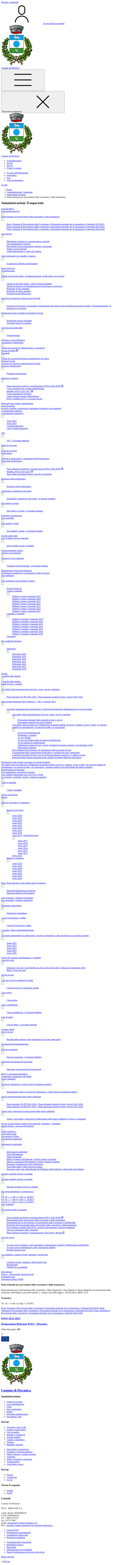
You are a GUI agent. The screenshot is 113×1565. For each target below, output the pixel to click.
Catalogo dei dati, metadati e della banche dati (26, 1262)
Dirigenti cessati (8, 361)
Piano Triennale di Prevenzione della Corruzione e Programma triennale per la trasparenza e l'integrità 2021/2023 (56, 227)
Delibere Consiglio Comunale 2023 (27, 629)
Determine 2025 (19, 654)
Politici (10, 1412)
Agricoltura (12, 175)
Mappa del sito (7, 1557)
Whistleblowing (8, 1277)
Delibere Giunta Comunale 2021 (26, 601)
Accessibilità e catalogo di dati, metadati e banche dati (24, 1254)
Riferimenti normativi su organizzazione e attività (28, 241)
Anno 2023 (12, 421)
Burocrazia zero (8, 268)
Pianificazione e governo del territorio (17, 1126)
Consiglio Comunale (16, 614)
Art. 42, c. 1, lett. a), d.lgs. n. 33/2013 (17, 1202)
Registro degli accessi (16, 1250)
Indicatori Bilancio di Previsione (21, 893)
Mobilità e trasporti (15, 1444)
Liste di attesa (7, 1017)
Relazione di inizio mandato (19, 291)
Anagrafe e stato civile (16, 1427)
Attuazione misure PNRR (12, 1279)
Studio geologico (8, 1131)
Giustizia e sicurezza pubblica (19, 1452)
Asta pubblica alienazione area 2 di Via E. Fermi (22, 774)
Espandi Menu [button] (7, 209)
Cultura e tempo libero (16, 1430)
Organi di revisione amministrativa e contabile (21, 958)
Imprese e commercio (16, 1435)
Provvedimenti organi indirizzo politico (18, 581)
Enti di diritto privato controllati (14, 538)
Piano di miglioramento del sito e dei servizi (26, 1552)
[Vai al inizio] (2, 1334)
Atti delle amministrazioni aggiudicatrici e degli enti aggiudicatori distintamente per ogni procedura (49, 709)
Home (9, 189)
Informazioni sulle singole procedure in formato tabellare (25, 762)
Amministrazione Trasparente (20, 192)
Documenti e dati (14, 1417)
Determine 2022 (19, 664)
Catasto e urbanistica (16, 1440)
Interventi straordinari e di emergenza (17, 1191)
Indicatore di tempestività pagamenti (16, 1062)
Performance (6, 453)
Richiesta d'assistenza (16, 1537)
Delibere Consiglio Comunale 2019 (27, 619)
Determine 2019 (19, 656)
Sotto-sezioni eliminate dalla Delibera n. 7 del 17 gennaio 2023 (28, 701)
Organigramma (13, 335)
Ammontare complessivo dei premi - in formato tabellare (31, 499)
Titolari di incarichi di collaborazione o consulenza (23, 348)
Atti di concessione (9, 795)
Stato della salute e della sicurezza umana (24, 1167)
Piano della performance (11, 461)
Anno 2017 (23, 841)
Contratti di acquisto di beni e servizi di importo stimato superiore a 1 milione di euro (48, 755)
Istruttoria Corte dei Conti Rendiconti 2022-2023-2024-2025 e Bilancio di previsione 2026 (46, 968)
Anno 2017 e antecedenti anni (25, 835)
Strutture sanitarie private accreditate (17, 1174)
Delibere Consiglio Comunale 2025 (27, 634)
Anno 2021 (17, 823)
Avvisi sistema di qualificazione (31, 743)
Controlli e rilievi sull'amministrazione (17, 930)
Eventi (9, 1493)
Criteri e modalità (8, 782)
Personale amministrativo (17, 1414)
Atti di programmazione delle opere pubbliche (21, 1096)
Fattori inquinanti (14, 1157)
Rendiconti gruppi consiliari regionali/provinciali (22, 313)
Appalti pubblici (14, 1437)
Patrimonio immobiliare (11, 906)
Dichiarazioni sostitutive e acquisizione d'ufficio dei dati (25, 573)
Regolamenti (12, 1265)
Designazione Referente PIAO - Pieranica (24, 1324)
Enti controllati (7, 518)
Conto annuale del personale (19, 394)
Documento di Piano (10, 1136)
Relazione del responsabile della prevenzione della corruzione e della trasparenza (42, 1225)
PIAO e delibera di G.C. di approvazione (24, 399)
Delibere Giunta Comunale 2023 (26, 606)
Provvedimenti (7, 575)
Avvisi (9, 1480)
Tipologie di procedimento (12, 558)
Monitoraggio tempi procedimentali (16, 570)
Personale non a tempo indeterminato (17, 403)
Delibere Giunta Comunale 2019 (26, 596)
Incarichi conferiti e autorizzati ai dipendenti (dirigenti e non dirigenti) (31, 408)
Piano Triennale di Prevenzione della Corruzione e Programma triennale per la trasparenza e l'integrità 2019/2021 (56, 224)
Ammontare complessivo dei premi (16, 491)
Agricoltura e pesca (15, 1464)
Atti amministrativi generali (18, 244)
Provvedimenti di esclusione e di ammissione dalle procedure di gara (41, 750)
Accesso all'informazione (17, 173)
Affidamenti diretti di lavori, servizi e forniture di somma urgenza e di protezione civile (55, 745)
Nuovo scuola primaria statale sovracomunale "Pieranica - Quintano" (31, 1123)
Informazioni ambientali (11, 1139)
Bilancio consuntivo (15, 858)
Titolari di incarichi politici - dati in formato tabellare (29, 284)
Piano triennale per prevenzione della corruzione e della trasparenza (30, 216)
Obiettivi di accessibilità (17, 1267)
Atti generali (6, 234)
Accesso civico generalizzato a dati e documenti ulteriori (31, 1247)
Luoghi (10, 1490)
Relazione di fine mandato (18, 289)
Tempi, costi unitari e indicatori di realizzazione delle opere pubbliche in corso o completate (46, 1119)
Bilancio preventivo (15, 810)
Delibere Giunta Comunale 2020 (26, 599)
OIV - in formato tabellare (18, 441)
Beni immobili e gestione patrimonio (17, 900)
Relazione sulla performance (13, 479)
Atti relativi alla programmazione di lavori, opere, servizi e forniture (30, 689)
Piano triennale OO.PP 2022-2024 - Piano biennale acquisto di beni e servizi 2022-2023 (45, 697)
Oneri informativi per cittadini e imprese (18, 256)
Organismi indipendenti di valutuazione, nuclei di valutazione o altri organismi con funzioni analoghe (45, 935)
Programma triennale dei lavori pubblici (35, 722)
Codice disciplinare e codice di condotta (24, 251)
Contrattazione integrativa (12, 413)
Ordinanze (11, 636)
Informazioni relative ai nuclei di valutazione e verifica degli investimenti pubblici (42, 1092)
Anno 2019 (17, 818)
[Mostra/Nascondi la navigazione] (23, 80)
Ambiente (11, 1457)
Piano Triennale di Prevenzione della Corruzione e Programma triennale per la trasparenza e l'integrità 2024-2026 (56, 229)
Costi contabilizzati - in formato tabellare (24, 1012)
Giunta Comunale (14, 591)
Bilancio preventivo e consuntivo (15, 802)
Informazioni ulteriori (27, 747)
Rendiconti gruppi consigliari (19, 321)
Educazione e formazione (18, 1449)
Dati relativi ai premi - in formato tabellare (25, 511)
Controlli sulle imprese (11, 676)
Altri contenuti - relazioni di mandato (17, 898)
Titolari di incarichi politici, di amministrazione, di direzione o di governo (32, 276)
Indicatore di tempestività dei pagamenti (24, 1069)
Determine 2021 (19, 661)
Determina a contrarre (27, 735)
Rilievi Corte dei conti (16, 970)
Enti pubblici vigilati (10, 523)
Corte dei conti (7, 960)
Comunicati (12, 1477)
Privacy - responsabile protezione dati (17, 1274)
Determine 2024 (19, 669)
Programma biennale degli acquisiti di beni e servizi (40, 720)
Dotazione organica (9, 378)
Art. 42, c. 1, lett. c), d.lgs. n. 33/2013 (17, 1197)
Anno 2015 (23, 846)
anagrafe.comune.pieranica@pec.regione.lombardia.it (29, 1525)
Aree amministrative (15, 1404)
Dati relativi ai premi (10, 503)
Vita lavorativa (13, 1432)
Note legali (11, 1547)
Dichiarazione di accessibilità (19, 1549)
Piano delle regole (9, 1134)
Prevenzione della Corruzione (14, 1210)
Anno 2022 (17, 825)
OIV (3, 433)
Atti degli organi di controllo (19, 323)
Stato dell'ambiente (15, 1154)
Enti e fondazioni (14, 1409)
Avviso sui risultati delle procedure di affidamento (39, 740)
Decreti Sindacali (14, 588)
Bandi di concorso (9, 445)
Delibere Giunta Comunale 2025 (26, 611)
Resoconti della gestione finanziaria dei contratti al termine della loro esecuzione (46, 757)
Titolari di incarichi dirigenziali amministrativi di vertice (25, 358)
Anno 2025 (17, 855)
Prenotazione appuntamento (19, 1532)
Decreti (4, 673)
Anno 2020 (17, 820)
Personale (5, 353)
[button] (14, 161)
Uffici (9, 1407)
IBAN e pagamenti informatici (14, 1074)
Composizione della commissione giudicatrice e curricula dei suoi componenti (46, 752)
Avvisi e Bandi (24, 738)
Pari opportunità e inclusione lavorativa (18, 772)
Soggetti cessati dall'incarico (19, 293)
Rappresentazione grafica (12, 550)
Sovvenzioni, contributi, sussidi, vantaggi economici (23, 777)
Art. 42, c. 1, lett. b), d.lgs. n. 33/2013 (17, 1199)
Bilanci (4, 797)
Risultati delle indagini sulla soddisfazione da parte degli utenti (34, 1039)
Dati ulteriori (6, 1272)
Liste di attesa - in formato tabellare (22, 1025)
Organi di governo (15, 1402)
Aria (8, 178)
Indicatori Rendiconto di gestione (21, 890)
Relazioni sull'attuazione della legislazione (25, 1164)
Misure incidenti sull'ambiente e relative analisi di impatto (31, 1159)
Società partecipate (9, 536)
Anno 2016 (23, 843)
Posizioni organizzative (11, 366)
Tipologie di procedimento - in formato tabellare (27, 566)
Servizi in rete (7, 1032)
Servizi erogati (7, 975)
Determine (11, 649)
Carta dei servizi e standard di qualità (17, 980)
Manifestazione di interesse (13, 770)
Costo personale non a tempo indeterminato (25, 388)
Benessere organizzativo (11, 515)
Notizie (10, 1475)
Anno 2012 (23, 853)
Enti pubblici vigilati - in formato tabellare (25, 531)
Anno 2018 (17, 833)
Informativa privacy (15, 1545)
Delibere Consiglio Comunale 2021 (27, 624)
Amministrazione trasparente (19, 1542)
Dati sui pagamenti (9, 1049)
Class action (6, 992)
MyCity (6, 1561)
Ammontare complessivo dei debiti (16, 1076)
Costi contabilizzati (9, 1005)
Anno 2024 (12, 423)
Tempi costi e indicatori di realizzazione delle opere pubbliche (28, 1111)
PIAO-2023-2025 (10, 1318)
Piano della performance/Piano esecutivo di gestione (29, 474)
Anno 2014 (23, 848)
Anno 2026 (17, 815)
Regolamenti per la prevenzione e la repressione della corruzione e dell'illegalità (41, 1222)
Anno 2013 (23, 851)
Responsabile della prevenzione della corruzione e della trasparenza (36, 1220)
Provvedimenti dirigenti (11, 641)
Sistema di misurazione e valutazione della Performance (25, 458)
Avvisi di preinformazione (29, 733)
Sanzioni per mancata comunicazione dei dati (20, 298)
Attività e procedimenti (11, 553)
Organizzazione (8, 271)
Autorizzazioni (13, 1462)
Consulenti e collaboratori (12, 342)
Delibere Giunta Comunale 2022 (26, 604)
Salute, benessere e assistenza (19, 1459)
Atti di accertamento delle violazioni (22, 1230)
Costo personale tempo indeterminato (23, 396)
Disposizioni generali (16, 194)
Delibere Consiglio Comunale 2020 (27, 621)
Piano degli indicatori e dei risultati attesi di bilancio (23, 883)
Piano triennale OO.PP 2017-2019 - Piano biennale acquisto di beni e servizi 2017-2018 (45, 1107)
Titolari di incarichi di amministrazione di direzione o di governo (34, 286)
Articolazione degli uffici (12, 328)
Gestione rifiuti (7, 1029)
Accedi (4, 185)
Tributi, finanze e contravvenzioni (21, 1454)
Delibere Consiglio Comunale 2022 (27, 626)
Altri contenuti (7, 1204)
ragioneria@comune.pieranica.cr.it (22, 1523)
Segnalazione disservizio (17, 1535)
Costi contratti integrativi (17, 428)
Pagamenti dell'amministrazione (15, 1044)
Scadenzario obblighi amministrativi (22, 263)
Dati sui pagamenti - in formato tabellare (24, 1057)
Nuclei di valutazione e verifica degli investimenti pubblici (26, 1084)
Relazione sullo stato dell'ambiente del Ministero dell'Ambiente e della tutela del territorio (45, 1169)
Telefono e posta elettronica (13, 340)
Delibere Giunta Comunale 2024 (26, 609)
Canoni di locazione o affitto (13, 918)
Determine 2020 (19, 659)
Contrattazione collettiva (11, 411)
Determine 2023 (19, 666)
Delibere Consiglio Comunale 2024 (27, 631)
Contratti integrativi (15, 426)
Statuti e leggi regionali (17, 249)
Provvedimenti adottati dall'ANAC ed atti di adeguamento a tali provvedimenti (41, 1227)
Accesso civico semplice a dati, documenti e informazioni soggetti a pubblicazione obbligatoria (48, 1245)
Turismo (10, 1442)
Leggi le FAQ (13, 1530)
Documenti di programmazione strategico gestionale (29, 246)
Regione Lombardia (9, 2)
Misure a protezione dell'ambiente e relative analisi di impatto (33, 1162)
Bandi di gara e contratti (11, 684)
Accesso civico (7, 1237)
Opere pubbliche (8, 1079)
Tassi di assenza (8, 406)
